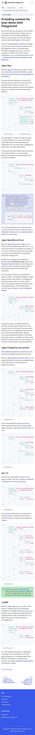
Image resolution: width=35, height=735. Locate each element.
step (12, 70)
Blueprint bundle (8, 232)
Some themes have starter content (13, 352)
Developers (5, 702)
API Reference (5, 705)
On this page (6, 15)
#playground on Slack (8, 717)
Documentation (6, 696)
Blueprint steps (18, 44)
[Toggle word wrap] (28, 96)
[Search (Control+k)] (32, 2)
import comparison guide (19, 661)
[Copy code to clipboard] (31, 96)
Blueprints (4, 699)
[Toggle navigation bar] (2, 2)
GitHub (3, 714)
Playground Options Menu (10, 264)
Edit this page (7, 669)
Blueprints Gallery (25, 591)
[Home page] (3, 7)
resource (27, 232)
